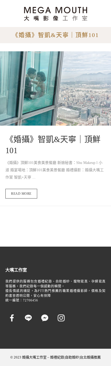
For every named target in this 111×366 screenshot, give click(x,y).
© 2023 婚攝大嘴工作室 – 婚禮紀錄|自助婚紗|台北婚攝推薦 (55, 357)
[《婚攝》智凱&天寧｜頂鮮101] (55, 88)
